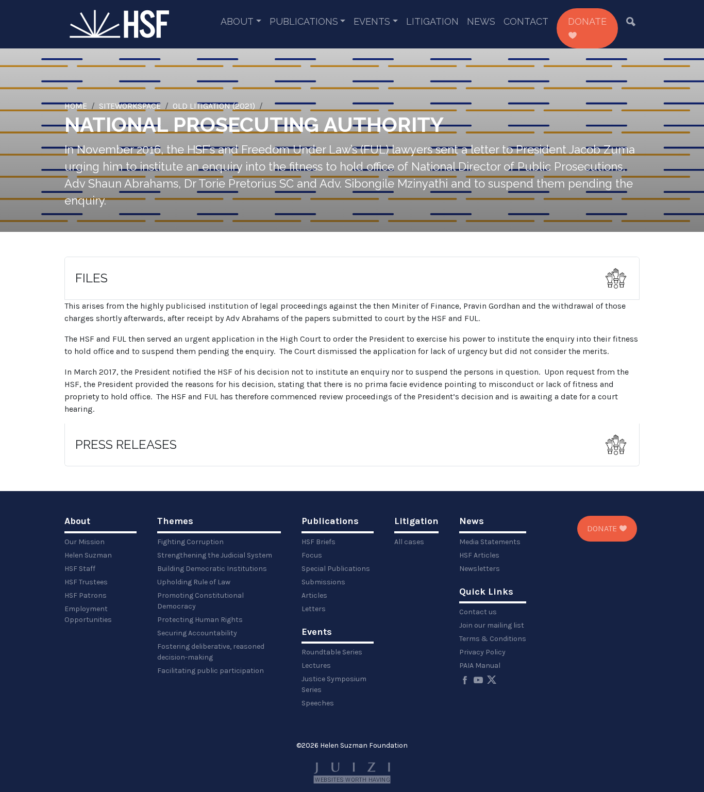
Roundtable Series (331, 652)
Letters (313, 608)
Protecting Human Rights (200, 619)
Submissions (323, 582)
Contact (526, 21)
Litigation (432, 21)
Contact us (478, 612)
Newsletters (479, 568)
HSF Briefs (318, 541)
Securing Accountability (197, 633)
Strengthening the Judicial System (214, 555)
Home (75, 106)
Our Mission (84, 541)
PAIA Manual (479, 665)
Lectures (316, 665)
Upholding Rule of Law (193, 582)
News (481, 21)
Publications (304, 21)
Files (91, 278)
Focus (311, 555)
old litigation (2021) (214, 106)
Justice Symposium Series (333, 684)
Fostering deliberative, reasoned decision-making (210, 652)
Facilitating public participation (210, 670)
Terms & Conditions (492, 638)
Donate (587, 21)
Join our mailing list (491, 625)
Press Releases (126, 444)
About (237, 21)
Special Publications (335, 568)
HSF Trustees (86, 582)
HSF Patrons (85, 595)
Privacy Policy (482, 652)
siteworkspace (130, 106)
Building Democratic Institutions (212, 568)
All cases (409, 541)
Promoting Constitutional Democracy (200, 601)
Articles (314, 595)
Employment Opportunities (88, 614)
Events (372, 21)
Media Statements (490, 541)
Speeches (317, 703)
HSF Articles (479, 555)
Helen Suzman (88, 555)
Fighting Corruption (190, 541)
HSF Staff (79, 568)
